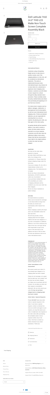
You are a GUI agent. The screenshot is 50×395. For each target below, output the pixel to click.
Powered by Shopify (28, 392)
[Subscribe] (23, 381)
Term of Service (6, 371)
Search (4, 363)
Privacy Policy (5, 369)
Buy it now (37, 47)
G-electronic (23, 392)
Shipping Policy (6, 374)
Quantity (29, 36)
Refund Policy (5, 366)
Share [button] (30, 344)
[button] (3, 8)
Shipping (29, 34)
